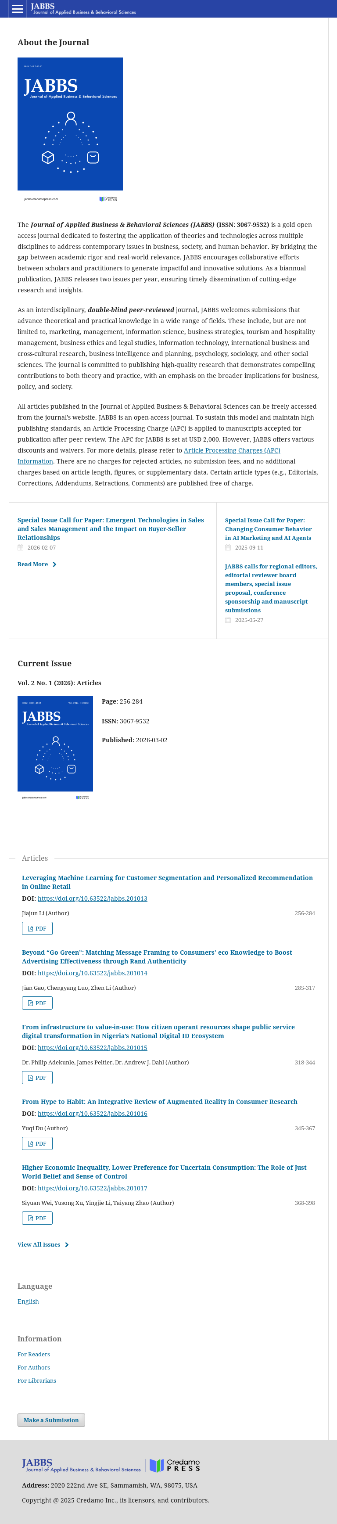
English (28, 1301)
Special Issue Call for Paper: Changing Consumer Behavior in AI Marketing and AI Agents (268, 529)
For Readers (34, 1354)
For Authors (34, 1367)
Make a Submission (51, 1420)
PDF (40, 928)
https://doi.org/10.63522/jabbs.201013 (92, 898)
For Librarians (37, 1380)
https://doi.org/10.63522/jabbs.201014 (92, 973)
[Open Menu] (17, 9)
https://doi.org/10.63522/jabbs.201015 (92, 1047)
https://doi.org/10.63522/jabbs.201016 (92, 1113)
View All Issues (39, 1244)
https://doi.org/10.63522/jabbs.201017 (92, 1188)
